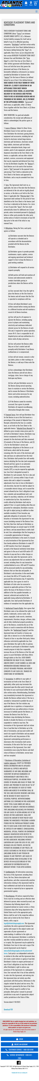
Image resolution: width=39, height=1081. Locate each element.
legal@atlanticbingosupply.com (14, 923)
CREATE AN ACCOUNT (21, 1044)
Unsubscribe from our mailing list (19, 1073)
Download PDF (8, 1009)
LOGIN (21, 1039)
